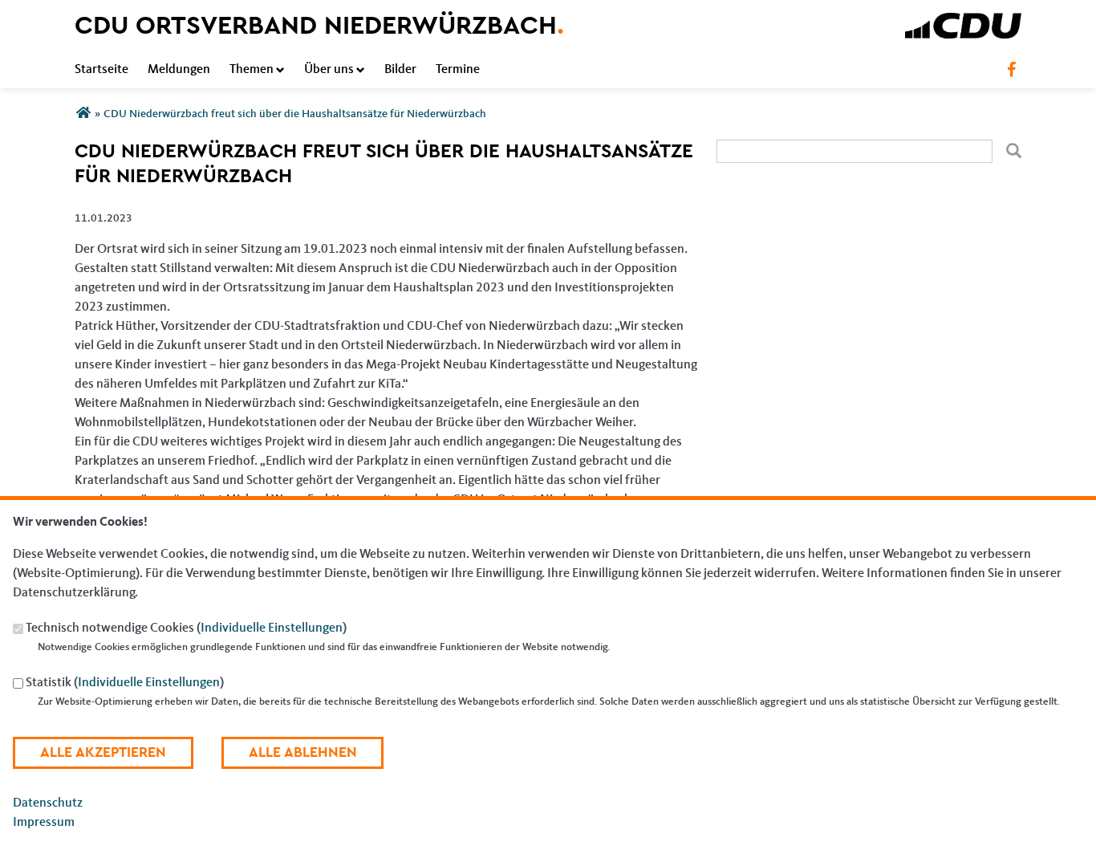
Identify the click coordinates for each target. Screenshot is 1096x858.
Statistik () (125, 683)
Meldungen (179, 69)
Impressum (44, 822)
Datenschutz (48, 803)
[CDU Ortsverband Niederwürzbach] (83, 114)
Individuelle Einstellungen (272, 629)
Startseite (101, 69)
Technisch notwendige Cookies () (186, 629)
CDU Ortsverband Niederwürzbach (319, 26)
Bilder (400, 69)
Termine (458, 69)
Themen (251, 69)
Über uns (329, 69)
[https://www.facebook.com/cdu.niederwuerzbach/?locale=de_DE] (1011, 69)
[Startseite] (963, 22)
